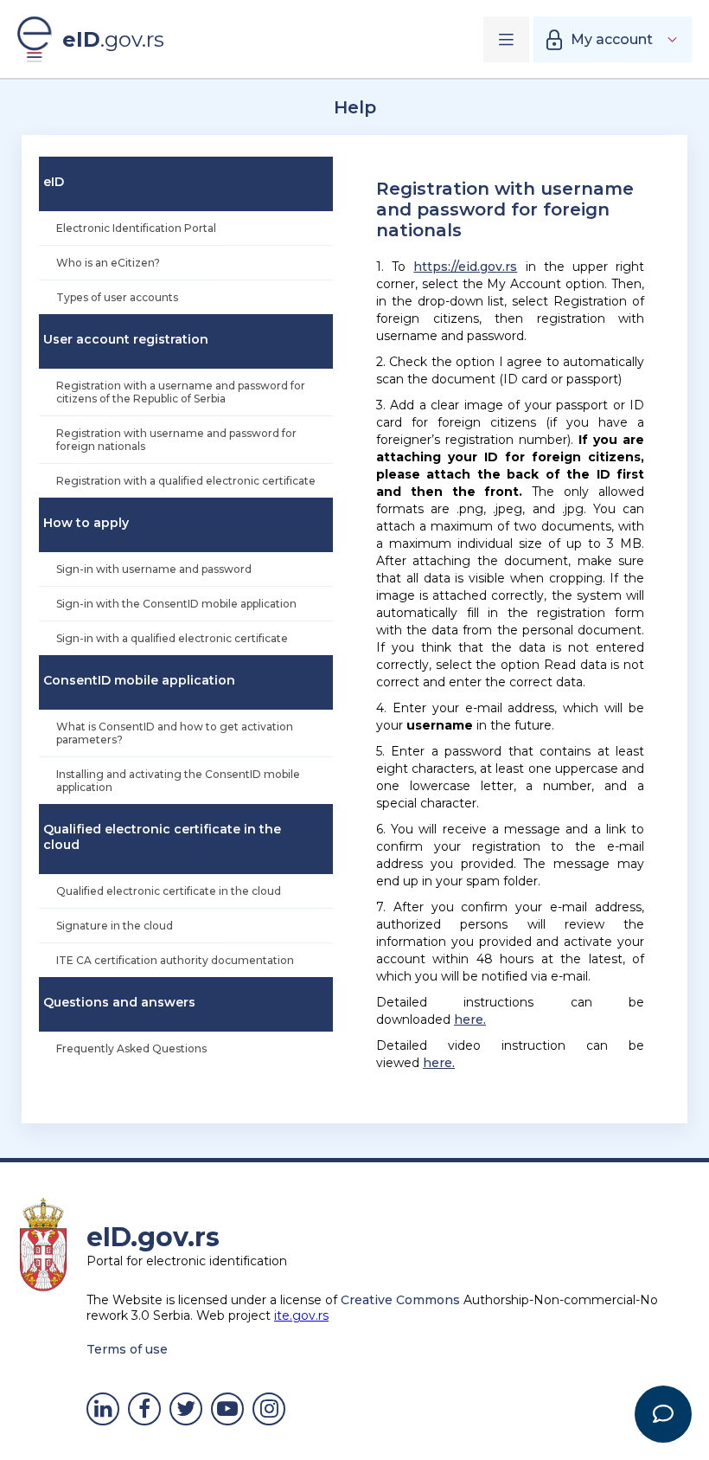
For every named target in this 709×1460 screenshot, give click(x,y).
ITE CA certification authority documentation (175, 960)
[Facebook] (144, 1408)
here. (470, 1019)
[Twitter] (185, 1408)
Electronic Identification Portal (136, 228)
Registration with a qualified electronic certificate (186, 480)
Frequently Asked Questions (131, 1048)
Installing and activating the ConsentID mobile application (178, 781)
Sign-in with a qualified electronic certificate (172, 638)
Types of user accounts (117, 297)
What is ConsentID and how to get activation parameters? (174, 733)
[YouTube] (227, 1408)
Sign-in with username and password (154, 569)
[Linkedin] (102, 1408)
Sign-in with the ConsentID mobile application (176, 603)
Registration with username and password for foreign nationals (176, 440)
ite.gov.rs (301, 1315)
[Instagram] (268, 1408)
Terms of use (127, 1349)
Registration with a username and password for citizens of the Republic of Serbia (180, 392)
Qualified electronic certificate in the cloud (168, 890)
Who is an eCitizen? (108, 262)
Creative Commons (400, 1300)
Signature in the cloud (114, 925)
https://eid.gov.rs (465, 266)
